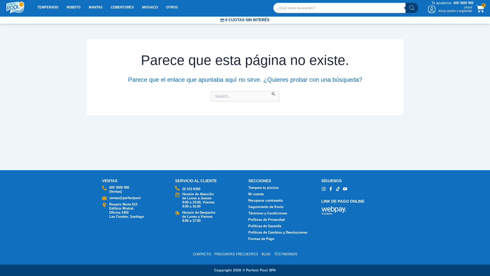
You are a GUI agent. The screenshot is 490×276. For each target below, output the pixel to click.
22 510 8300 (191, 189)
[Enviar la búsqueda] (274, 93)
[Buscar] (412, 8)
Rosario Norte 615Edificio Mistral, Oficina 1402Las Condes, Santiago (126, 210)
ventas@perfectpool (125, 198)
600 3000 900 (119, 187)
